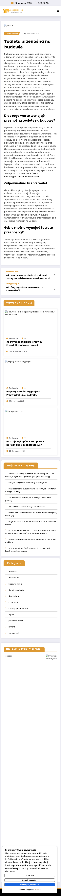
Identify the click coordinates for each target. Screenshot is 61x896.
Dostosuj (30, 875)
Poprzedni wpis (12, 272)
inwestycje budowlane (18, 608)
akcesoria (13, 571)
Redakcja (13, 338)
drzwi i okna (14, 596)
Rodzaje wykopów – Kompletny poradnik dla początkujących (25, 443)
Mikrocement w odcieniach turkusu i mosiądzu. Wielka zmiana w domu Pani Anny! (28, 277)
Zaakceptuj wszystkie (29, 884)
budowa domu (12, 34)
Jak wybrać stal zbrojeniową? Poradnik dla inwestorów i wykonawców (24, 343)
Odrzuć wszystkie (29, 880)
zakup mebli (14, 633)
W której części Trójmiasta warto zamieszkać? (24, 289)
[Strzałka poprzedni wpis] (54, 275)
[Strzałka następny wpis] (54, 288)
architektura (14, 577)
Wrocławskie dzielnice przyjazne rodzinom (27, 506)
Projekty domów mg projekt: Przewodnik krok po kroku (23, 393)
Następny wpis (12, 284)
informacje (13, 602)
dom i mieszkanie (16, 590)
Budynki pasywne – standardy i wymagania (28, 482)
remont (12, 627)
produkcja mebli (16, 621)
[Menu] (58, 10)
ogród (11, 614)
